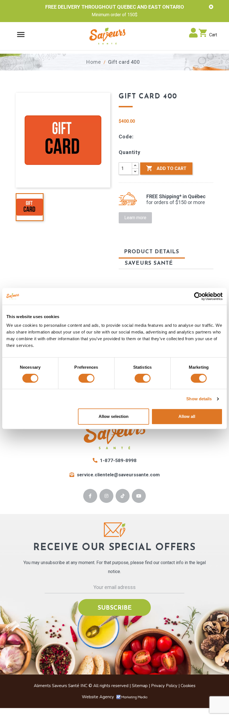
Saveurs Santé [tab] (149, 263)
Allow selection (113, 416)
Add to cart (166, 168)
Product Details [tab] (152, 252)
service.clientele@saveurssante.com (118, 474)
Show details (199, 398)
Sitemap (140, 685)
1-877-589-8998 (118, 460)
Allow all (186, 416)
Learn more (135, 217)
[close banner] (211, 7)
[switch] (86, 378)
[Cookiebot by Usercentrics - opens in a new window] (198, 296)
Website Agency (98, 697)
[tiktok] (123, 495)
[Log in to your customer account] (193, 34)
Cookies (188, 685)
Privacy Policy (164, 685)
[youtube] (139, 495)
